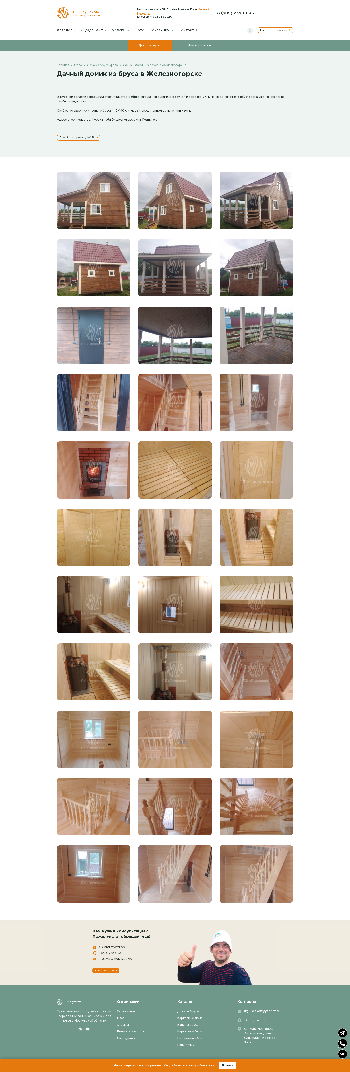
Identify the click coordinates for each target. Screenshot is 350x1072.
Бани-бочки (186, 1045)
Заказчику (160, 30)
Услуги (119, 30)
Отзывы (123, 1025)
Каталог (65, 30)
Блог (120, 1018)
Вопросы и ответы (131, 1031)
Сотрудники (126, 1038)
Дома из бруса (188, 1011)
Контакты (187, 30)
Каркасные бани (189, 1031)
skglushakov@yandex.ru (113, 947)
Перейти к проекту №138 (77, 137)
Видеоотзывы (199, 45)
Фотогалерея (150, 45)
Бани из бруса (188, 1025)
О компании (128, 1001)
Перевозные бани (190, 1038)
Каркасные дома (189, 1018)
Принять (227, 1065)
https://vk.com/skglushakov (115, 959)
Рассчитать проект (274, 30)
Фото (139, 30)
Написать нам (105, 970)
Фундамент (92, 30)
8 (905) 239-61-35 (235, 13)
